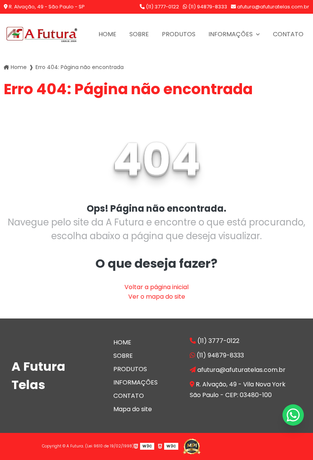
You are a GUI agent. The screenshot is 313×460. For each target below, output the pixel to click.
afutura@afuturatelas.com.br (272, 6)
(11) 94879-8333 (207, 6)
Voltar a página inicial (156, 287)
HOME (107, 34)
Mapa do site (132, 409)
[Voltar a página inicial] (42, 34)
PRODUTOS (178, 34)
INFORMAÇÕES (231, 34)
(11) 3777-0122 (162, 6)
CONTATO (288, 34)
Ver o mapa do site (156, 296)
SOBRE (139, 34)
